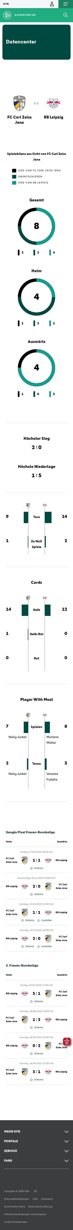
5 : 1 (36, 994)
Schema (38, 868)
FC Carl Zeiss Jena (11, 860)
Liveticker (46, 920)
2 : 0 (36, 886)
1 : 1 (36, 860)
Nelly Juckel (18, 737)
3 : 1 (36, 1072)
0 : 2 (36, 1046)
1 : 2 (36, 1020)
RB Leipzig (61, 860)
